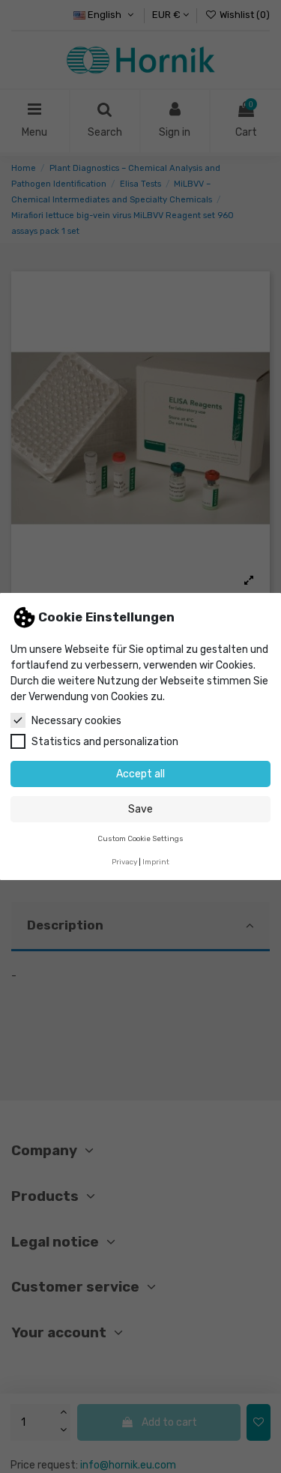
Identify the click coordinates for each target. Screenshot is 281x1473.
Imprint (155, 862)
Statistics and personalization (104, 741)
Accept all (140, 774)
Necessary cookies (76, 720)
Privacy (124, 862)
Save (140, 809)
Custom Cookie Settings (140, 838)
